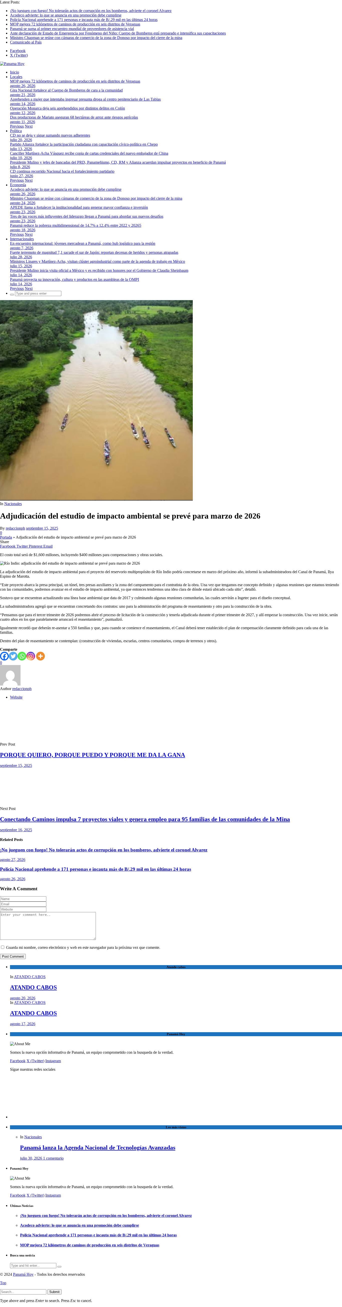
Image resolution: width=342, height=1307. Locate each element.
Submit (54, 1292)
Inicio (14, 72)
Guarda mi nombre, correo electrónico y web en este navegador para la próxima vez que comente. (83, 947)
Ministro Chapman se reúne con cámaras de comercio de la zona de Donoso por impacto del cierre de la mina (96, 38)
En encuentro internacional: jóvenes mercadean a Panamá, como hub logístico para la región (82, 243)
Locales (16, 77)
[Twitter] (13, 656)
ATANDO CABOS (30, 977)
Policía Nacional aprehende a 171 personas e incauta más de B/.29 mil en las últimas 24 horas (83, 20)
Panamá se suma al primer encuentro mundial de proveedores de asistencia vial (72, 29)
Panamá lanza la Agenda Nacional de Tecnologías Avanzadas (97, 1147)
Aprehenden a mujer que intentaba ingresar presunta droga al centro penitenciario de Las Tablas (85, 99)
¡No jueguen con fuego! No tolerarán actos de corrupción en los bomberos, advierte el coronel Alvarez (91, 11)
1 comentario (53, 1158)
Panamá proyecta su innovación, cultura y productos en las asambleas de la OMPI (74, 279)
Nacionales (13, 504)
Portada (6, 537)
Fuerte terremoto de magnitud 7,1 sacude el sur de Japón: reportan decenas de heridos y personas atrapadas (94, 252)
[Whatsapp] (22, 656)
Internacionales (22, 239)
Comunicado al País (26, 42)
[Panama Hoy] (12, 64)
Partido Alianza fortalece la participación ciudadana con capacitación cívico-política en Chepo (84, 144)
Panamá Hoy (23, 1274)
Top (3, 1283)
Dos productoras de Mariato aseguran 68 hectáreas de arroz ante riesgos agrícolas (74, 117)
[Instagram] (30, 656)
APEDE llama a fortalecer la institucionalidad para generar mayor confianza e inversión (79, 207)
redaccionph (15, 528)
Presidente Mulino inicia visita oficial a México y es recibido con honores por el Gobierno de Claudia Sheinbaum (99, 270)
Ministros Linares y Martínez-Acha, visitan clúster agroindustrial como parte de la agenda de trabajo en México (97, 261)
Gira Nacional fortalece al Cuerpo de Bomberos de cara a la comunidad (66, 90)
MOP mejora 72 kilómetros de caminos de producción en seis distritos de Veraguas (75, 24)
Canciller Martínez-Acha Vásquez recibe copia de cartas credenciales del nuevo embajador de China (89, 153)
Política (16, 131)
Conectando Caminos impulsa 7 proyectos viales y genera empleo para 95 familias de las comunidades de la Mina (145, 819)
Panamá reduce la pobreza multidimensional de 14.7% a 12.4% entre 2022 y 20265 (75, 225)
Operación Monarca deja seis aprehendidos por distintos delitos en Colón (67, 108)
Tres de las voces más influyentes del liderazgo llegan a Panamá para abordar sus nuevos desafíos (86, 216)
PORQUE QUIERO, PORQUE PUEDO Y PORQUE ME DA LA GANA (92, 755)
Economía (18, 185)
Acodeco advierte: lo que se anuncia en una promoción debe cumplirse (65, 15)
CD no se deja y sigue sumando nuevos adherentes (50, 135)
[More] (40, 656)
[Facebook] (4, 656)
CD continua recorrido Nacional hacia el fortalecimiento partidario (62, 171)
